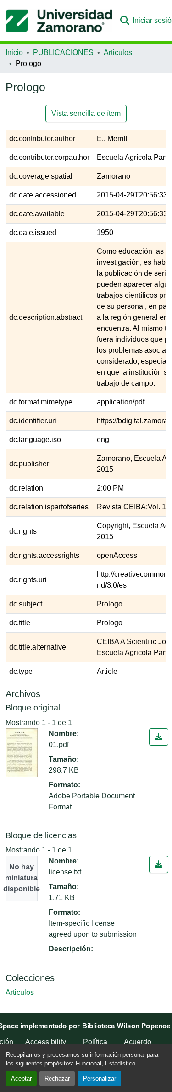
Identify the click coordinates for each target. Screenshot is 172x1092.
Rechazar (57, 1078)
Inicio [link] (14, 52)
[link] (158, 737)
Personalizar (99, 1078)
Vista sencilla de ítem (86, 113)
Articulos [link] (118, 52)
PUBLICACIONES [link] (63, 52)
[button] (59, 20)
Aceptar (21, 1078)
